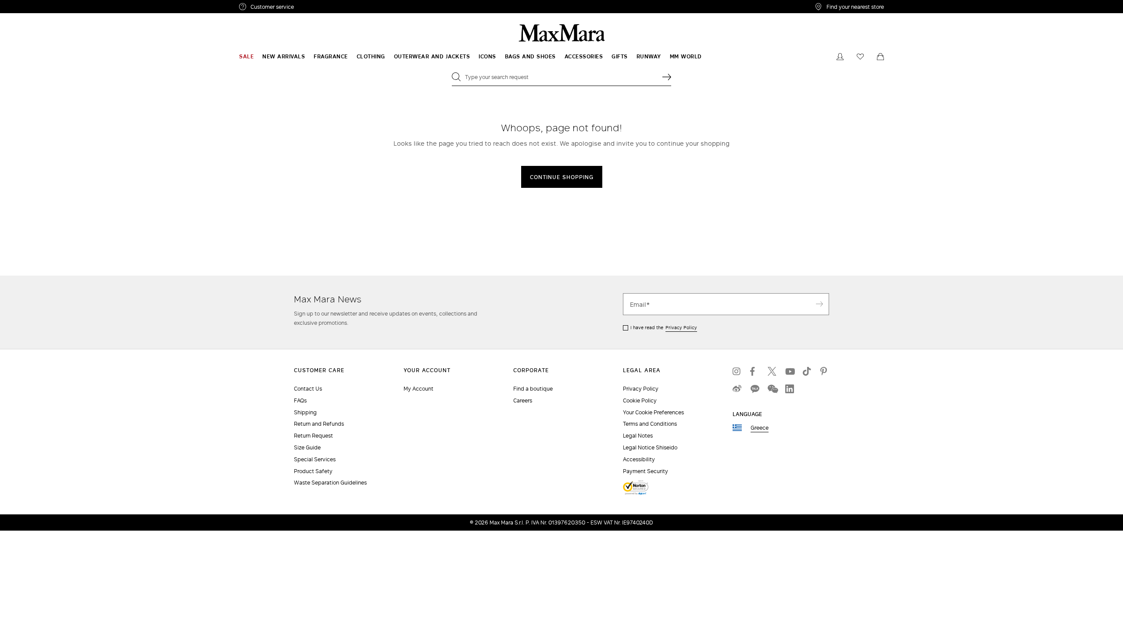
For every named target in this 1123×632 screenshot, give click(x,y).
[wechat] (772, 388)
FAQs (300, 400)
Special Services (315, 459)
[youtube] (789, 371)
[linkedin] (789, 388)
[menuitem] (246, 56)
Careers (522, 400)
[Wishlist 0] (860, 57)
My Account (418, 388)
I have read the (663, 327)
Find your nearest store (855, 7)
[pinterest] (824, 371)
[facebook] (754, 371)
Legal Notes (638, 435)
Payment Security (645, 471)
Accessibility (639, 459)
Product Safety (313, 471)
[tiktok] (807, 371)
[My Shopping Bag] (880, 57)
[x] (772, 371)
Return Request (313, 435)
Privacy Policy (681, 327)
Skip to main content (33, 5)
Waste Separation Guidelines (330, 482)
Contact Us (308, 388)
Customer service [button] (310, 8)
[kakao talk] (754, 388)
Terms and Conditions (650, 423)
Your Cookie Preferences (653, 412)
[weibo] (737, 388)
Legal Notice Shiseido (650, 447)
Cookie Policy (640, 400)
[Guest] (840, 57)
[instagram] (737, 371)
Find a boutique (533, 388)
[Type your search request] (666, 76)
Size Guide (307, 447)
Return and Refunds (319, 423)
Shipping (305, 412)
